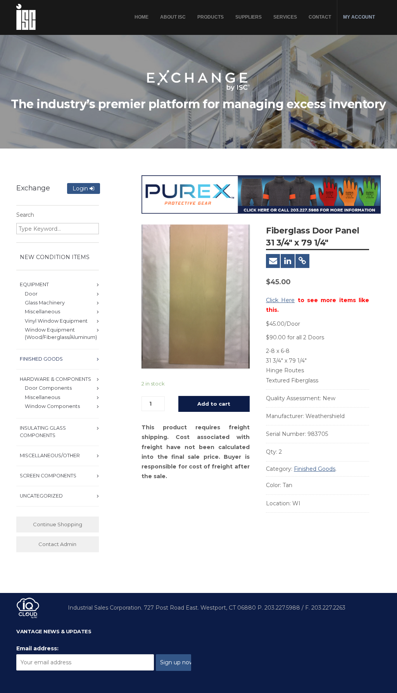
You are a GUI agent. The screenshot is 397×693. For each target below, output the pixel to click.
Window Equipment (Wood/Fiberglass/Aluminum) (61, 333)
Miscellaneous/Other (50, 455)
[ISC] (26, 17)
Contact (320, 17)
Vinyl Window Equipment (56, 321)
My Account (359, 17)
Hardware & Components (55, 379)
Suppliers (248, 17)
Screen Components (48, 476)
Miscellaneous (42, 312)
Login (81, 188)
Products (210, 17)
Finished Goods (314, 468)
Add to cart (213, 404)
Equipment (34, 284)
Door (31, 294)
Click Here (280, 300)
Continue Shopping (57, 524)
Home (141, 17)
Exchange (33, 188)
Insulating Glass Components (43, 431)
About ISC (173, 17)
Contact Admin (57, 544)
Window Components (52, 406)
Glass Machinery (45, 303)
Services (285, 17)
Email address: (37, 648)
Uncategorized (41, 496)
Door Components (48, 388)
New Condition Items (55, 257)
